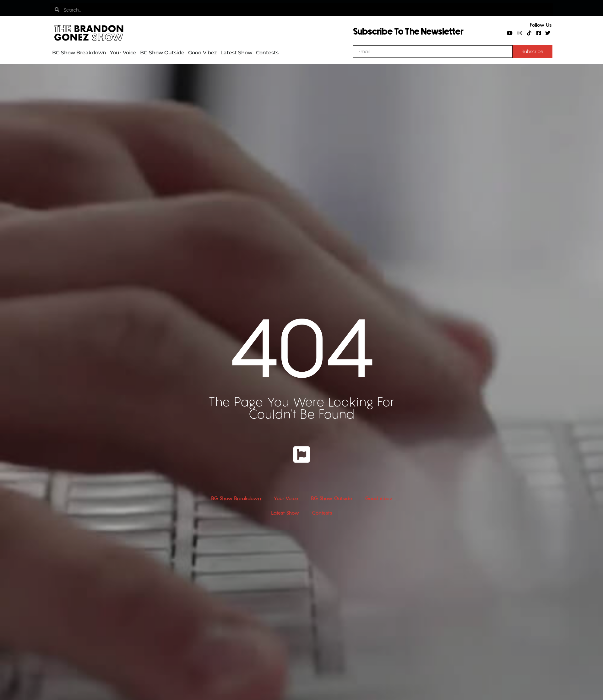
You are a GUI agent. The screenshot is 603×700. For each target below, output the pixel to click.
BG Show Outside (162, 53)
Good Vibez (202, 53)
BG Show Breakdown (79, 53)
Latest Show (236, 53)
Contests (267, 53)
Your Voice (123, 53)
